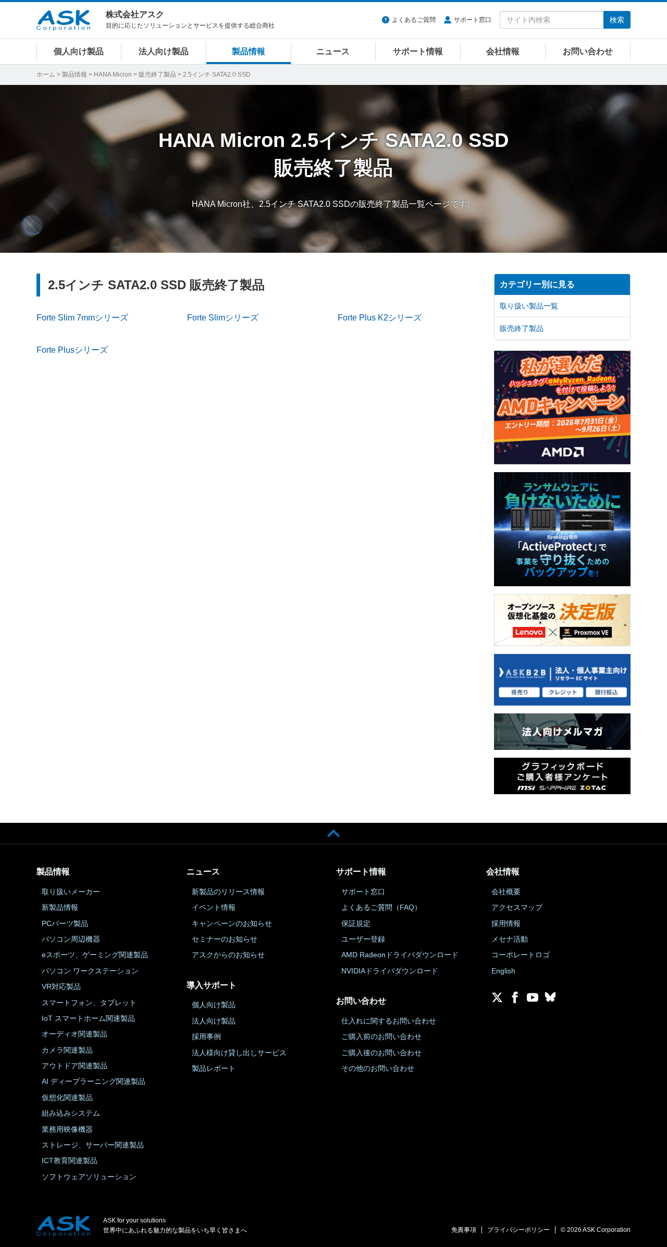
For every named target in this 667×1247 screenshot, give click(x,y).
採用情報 (506, 923)
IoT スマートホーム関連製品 (88, 1018)
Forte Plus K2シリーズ (380, 317)
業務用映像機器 (67, 1129)
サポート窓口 (472, 19)
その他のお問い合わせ (377, 1068)
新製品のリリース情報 (228, 891)
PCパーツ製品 (65, 923)
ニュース (333, 51)
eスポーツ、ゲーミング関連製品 (95, 954)
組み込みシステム (71, 1113)
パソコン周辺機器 (71, 939)
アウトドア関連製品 (74, 1065)
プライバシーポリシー (518, 1229)
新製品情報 (60, 907)
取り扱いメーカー (71, 891)
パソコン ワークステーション (90, 971)
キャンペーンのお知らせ (232, 923)
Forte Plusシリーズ (72, 349)
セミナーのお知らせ (224, 939)
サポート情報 (418, 51)
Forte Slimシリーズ (222, 317)
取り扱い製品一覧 (529, 306)
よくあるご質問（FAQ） (381, 907)
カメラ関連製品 (67, 1050)
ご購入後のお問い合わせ (381, 1052)
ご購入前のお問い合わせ (381, 1036)
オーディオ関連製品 (74, 1034)
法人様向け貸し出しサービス (239, 1052)
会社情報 (503, 51)
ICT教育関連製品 (69, 1160)
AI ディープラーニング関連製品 (93, 1081)
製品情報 (248, 51)
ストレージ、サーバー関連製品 (93, 1145)
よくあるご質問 (414, 19)
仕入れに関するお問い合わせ (388, 1021)
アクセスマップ (516, 907)
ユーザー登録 (363, 939)
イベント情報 (214, 907)
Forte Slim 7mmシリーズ (82, 317)
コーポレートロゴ (520, 954)
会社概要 (506, 891)
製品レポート (214, 1068)
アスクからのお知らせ (228, 954)
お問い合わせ (588, 51)
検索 (617, 20)
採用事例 (206, 1036)
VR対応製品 (61, 986)
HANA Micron (113, 74)
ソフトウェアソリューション (89, 1176)
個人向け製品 (79, 51)
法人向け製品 (164, 51)
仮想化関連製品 (67, 1097)
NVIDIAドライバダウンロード (389, 971)
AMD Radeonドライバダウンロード (400, 954)
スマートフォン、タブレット (89, 1002)
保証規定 (355, 923)
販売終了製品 (157, 74)
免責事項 (463, 1229)
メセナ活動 (509, 939)
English (503, 971)
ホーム (45, 74)
